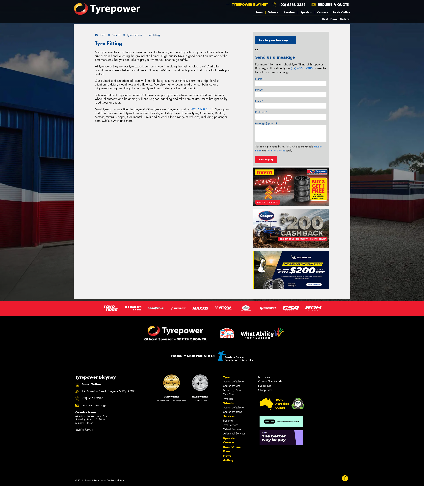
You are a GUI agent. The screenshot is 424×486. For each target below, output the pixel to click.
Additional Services (234, 433)
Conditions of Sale (115, 480)
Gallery (344, 18)
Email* (259, 101)
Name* (259, 79)
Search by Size (231, 386)
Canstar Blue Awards (270, 381)
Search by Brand (232, 390)
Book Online (341, 12)
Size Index (264, 377)
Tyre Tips (228, 398)
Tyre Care (228, 394)
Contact (322, 12)
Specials (306, 12)
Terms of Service (276, 150)
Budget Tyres (265, 385)
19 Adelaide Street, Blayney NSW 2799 (108, 391)
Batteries (228, 420)
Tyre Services (230, 425)
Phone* (259, 90)
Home (101, 35)
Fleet (325, 18)
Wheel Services (232, 429)
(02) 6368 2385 (292, 4)
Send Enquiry (266, 159)
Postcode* (261, 112)
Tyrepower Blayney (249, 4)
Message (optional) (266, 123)
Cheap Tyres (265, 390)
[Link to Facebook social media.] (345, 478)
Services (289, 12)
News (333, 18)
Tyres (259, 12)
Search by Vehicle (233, 381)
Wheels (273, 12)
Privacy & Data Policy (95, 480)
